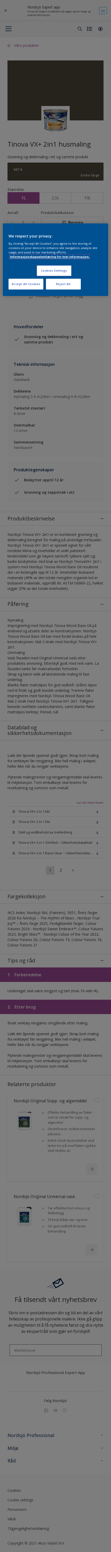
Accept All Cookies (26, 284)
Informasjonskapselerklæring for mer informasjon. (50, 257)
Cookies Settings (54, 270)
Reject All (63, 284)
